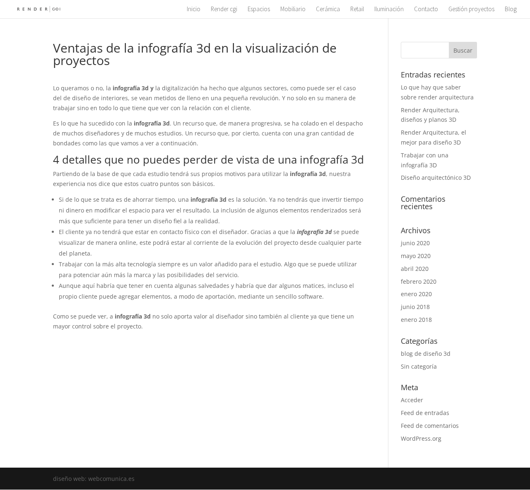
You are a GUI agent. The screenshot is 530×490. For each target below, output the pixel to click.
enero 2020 (416, 294)
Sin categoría (419, 366)
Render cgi (224, 9)
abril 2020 (415, 269)
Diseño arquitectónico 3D (436, 177)
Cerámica (328, 9)
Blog (511, 9)
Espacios (259, 9)
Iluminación (389, 9)
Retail (357, 9)
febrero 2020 (418, 281)
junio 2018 (415, 307)
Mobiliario (293, 9)
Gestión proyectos (471, 9)
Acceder (412, 400)
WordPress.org (421, 438)
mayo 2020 (416, 256)
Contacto (426, 9)
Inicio (193, 9)
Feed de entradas (425, 413)
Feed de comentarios (430, 426)
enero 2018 (416, 319)
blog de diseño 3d (425, 353)
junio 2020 (415, 243)
